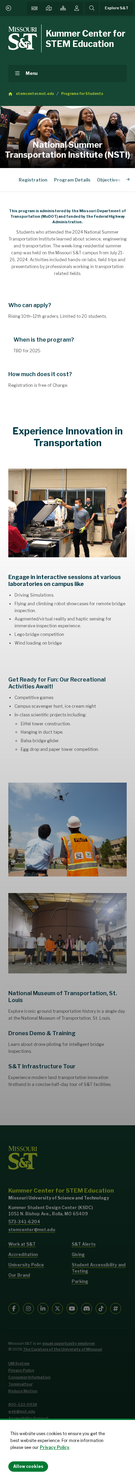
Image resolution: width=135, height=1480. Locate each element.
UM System (18, 1363)
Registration (33, 180)
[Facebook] (13, 1308)
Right (128, 180)
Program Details (72, 180)
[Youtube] (72, 1308)
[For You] (76, 8)
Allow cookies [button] (28, 1466)
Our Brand (19, 1275)
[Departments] (63, 8)
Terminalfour (20, 1384)
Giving (78, 1254)
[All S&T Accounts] (115, 1308)
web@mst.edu (21, 1411)
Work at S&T (22, 1244)
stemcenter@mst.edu (31, 1229)
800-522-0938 (22, 1404)
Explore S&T (116, 8)
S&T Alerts (84, 1244)
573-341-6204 (24, 1221)
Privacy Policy (54, 1447)
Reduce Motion (22, 1391)
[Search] (91, 8)
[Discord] (86, 1308)
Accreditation (23, 1254)
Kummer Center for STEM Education (85, 38)
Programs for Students (82, 93)
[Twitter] (57, 1308)
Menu (32, 73)
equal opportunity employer (68, 1343)
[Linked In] (42, 1308)
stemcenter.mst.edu (35, 93)
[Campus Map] (49, 8)
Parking (80, 1281)
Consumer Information (29, 1377)
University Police (26, 1264)
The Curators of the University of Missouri (62, 1349)
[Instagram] (28, 1308)
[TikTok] (101, 1308)
